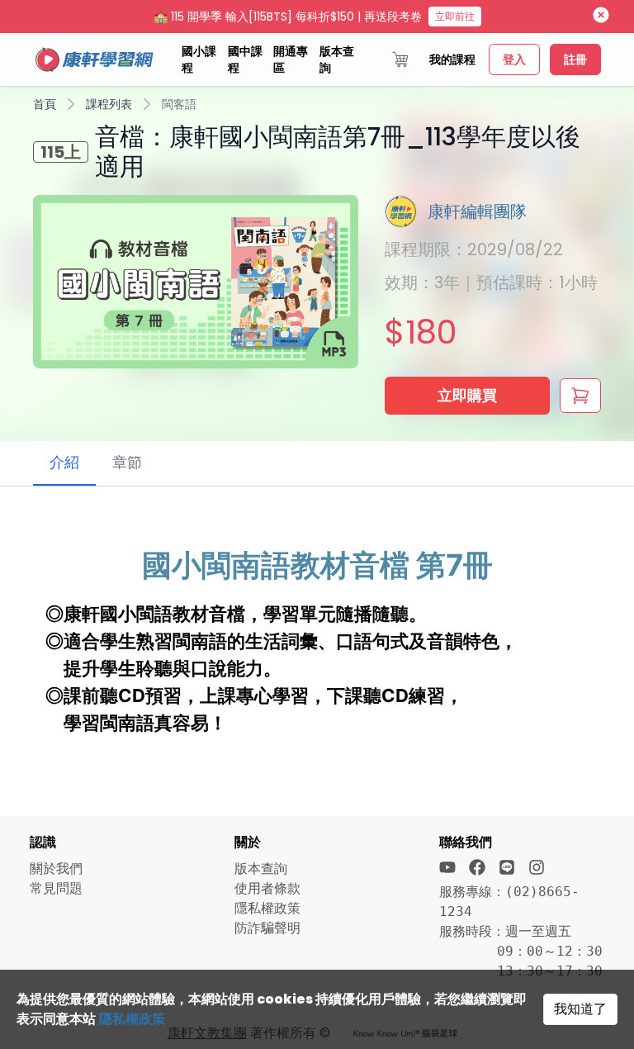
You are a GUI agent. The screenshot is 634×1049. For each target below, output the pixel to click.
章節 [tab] (127, 462)
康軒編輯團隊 (477, 211)
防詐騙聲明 (267, 927)
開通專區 (290, 59)
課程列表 (109, 104)
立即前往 (455, 16)
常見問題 (56, 888)
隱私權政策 (132, 1018)
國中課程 (245, 59)
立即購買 (467, 395)
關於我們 (56, 868)
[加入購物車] (580, 395)
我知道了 (580, 1008)
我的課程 (452, 59)
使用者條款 (267, 888)
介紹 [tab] (64, 462)
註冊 (575, 59)
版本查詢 (336, 59)
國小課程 (199, 59)
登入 (514, 59)
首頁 (44, 104)
